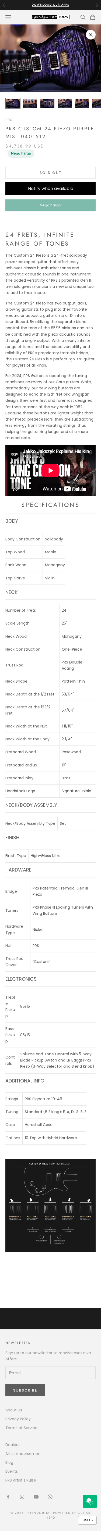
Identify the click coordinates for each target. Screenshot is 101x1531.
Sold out (51, 172)
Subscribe (25, 1390)
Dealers (12, 1444)
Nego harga (21, 153)
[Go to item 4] (64, 103)
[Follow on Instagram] (22, 1497)
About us (13, 1410)
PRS (9, 119)
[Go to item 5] (81, 103)
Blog (9, 1462)
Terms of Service (21, 1427)
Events (11, 1471)
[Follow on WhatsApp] (50, 1497)
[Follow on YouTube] (36, 1497)
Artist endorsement (23, 1453)
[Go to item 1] (12, 103)
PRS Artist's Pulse (20, 1480)
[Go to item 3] (47, 103)
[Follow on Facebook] (8, 1497)
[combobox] (87, 1520)
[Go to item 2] (30, 103)
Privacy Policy (18, 1419)
